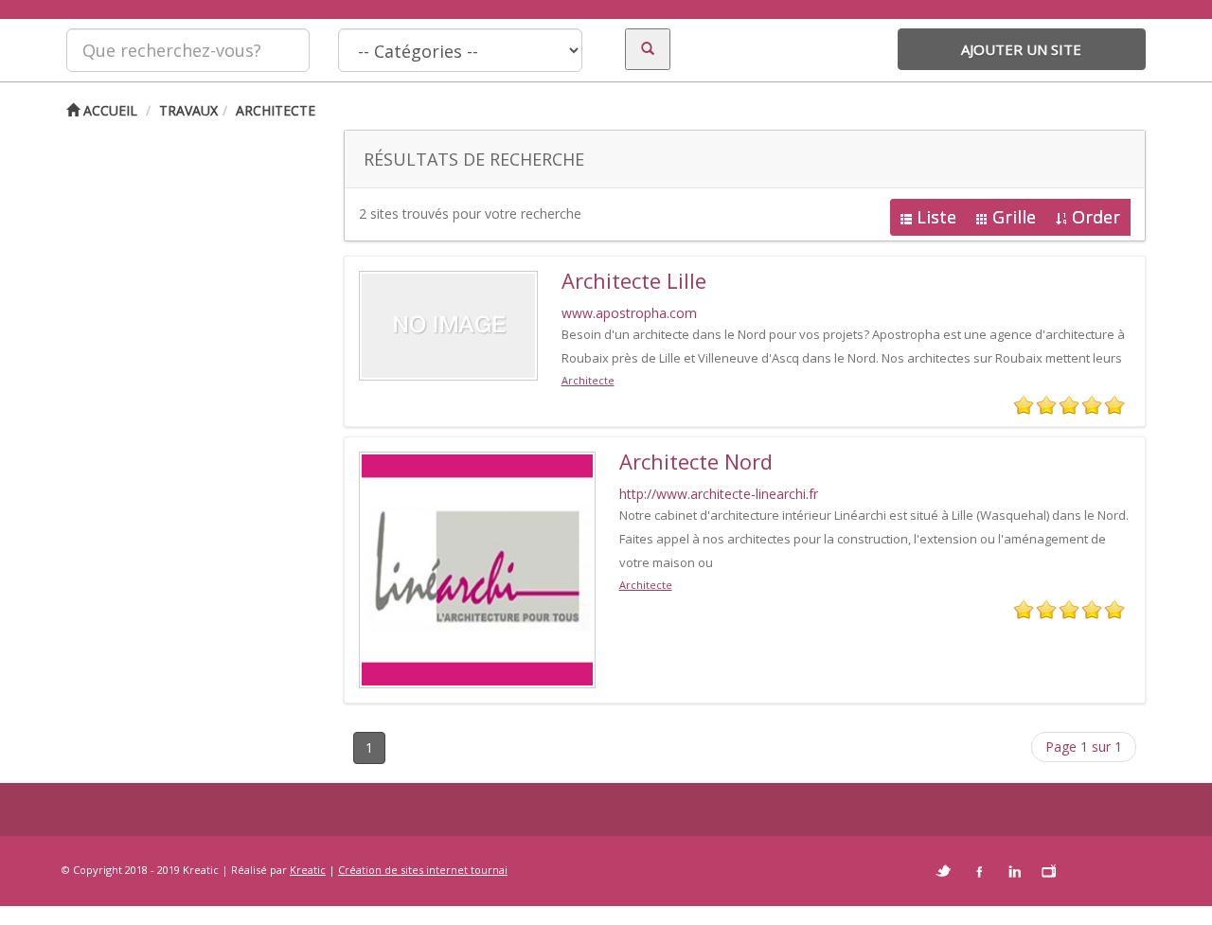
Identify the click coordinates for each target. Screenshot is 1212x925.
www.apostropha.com (629, 313)
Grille (1014, 216)
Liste (936, 216)
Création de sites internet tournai (423, 870)
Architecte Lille (633, 280)
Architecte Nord (696, 461)
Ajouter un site (1021, 49)
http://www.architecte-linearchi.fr (718, 494)
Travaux (188, 110)
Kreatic (308, 870)
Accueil (108, 110)
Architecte (275, 110)
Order (1096, 216)
